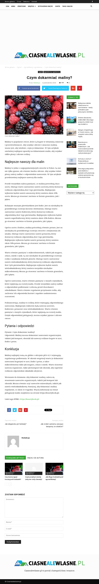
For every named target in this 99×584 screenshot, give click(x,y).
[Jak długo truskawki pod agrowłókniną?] (54, 469)
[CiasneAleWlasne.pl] (49, 55)
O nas (19, 2)
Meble (13, 6)
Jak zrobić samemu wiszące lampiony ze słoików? (52, 425)
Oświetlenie (21, 6)
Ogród (57, 6)
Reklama (26, 2)
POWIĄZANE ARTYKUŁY (15, 458)
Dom (7, 6)
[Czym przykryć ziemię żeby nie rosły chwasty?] (34, 469)
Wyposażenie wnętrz (45, 6)
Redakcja (36, 83)
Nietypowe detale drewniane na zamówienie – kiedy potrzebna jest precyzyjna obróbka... (86, 107)
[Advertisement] (49, 27)
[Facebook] (92, 1)
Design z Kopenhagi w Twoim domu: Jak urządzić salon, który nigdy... (85, 133)
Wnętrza (31, 6)
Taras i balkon (67, 6)
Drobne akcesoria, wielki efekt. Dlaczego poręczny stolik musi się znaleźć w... (85, 121)
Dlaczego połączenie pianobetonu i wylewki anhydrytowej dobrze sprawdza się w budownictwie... (86, 173)
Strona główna (10, 2)
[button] (91, 6)
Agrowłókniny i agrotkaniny (52, 72)
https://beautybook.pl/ (29, 399)
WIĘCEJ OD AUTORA (35, 458)
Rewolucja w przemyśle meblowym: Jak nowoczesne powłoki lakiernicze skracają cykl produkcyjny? (85, 147)
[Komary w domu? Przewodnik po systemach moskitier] (71, 161)
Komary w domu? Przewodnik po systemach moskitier (86, 161)
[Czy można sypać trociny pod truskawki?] (14, 469)
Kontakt (34, 2)
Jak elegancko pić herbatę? (15, 424)
